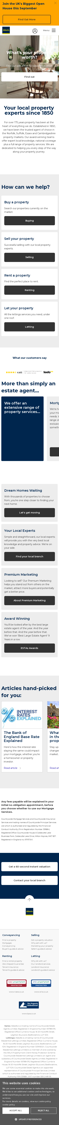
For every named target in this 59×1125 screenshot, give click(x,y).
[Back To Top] (29, 899)
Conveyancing (8, 946)
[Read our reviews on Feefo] (29, 372)
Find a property (9, 940)
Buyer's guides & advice (12, 949)
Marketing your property (42, 946)
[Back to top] (29, 911)
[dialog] (29, 1101)
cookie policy (8, 1104)
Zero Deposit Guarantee (13, 964)
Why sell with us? (39, 943)
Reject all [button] (43, 1110)
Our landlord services (40, 964)
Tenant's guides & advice (13, 970)
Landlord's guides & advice (43, 970)
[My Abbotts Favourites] (34, 32)
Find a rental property (12, 961)
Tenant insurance (10, 967)
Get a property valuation (42, 940)
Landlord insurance (40, 967)
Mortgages (7, 943)
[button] (29, 1119)
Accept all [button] (16, 1110)
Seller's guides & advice (41, 949)
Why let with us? (39, 961)
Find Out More (26, 19)
